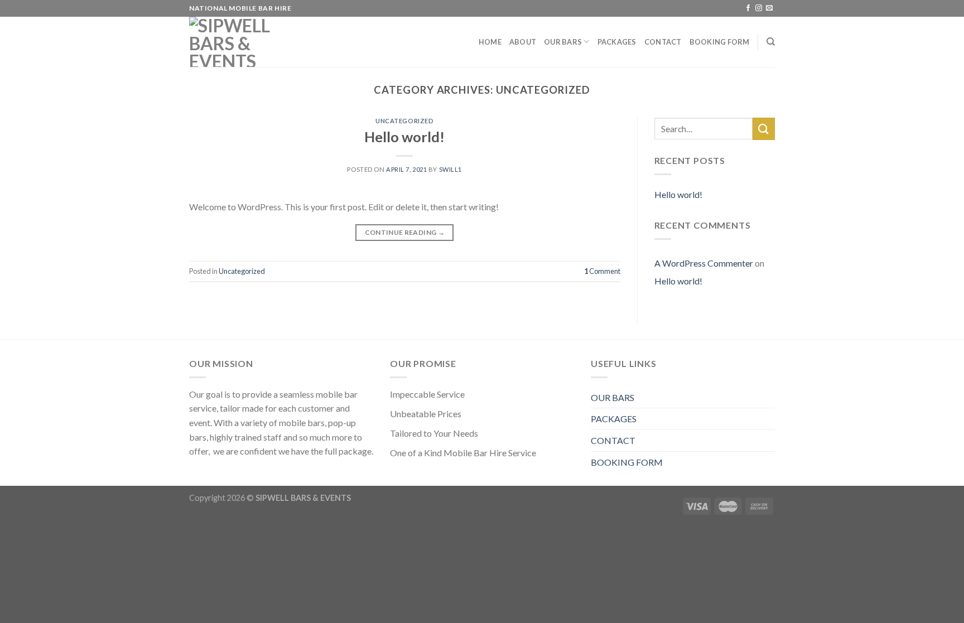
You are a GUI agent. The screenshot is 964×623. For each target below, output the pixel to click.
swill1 (450, 169)
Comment (602, 271)
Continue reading (405, 232)
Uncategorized (404, 120)
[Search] (771, 41)
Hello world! (404, 136)
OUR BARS (563, 41)
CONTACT (663, 41)
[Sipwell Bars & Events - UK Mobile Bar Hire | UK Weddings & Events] (245, 42)
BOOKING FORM (720, 41)
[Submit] (764, 128)
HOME (490, 41)
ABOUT (522, 41)
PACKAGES (617, 41)
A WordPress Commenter (703, 263)
